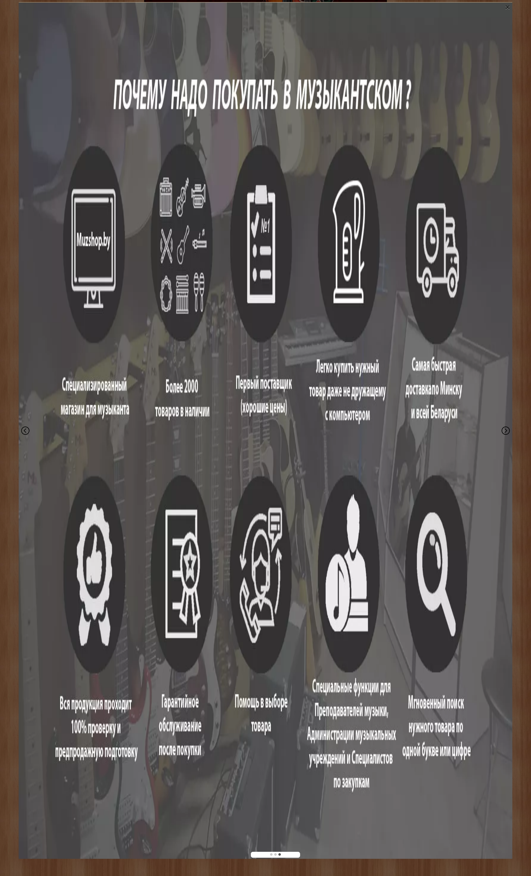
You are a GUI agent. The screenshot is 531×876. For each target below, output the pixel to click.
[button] (271, 854)
